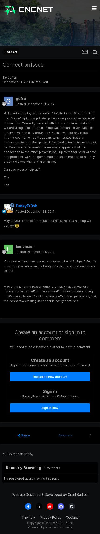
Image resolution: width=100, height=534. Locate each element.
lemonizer (25, 246)
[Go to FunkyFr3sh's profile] (8, 208)
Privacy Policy (50, 517)
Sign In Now (50, 408)
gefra (11, 77)
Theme (27, 517)
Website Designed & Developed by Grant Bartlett (50, 494)
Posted (35, 104)
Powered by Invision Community (50, 527)
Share (25, 435)
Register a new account (50, 376)
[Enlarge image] (17, 225)
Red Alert (41, 82)
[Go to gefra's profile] (8, 101)
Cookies (72, 517)
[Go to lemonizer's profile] (8, 249)
